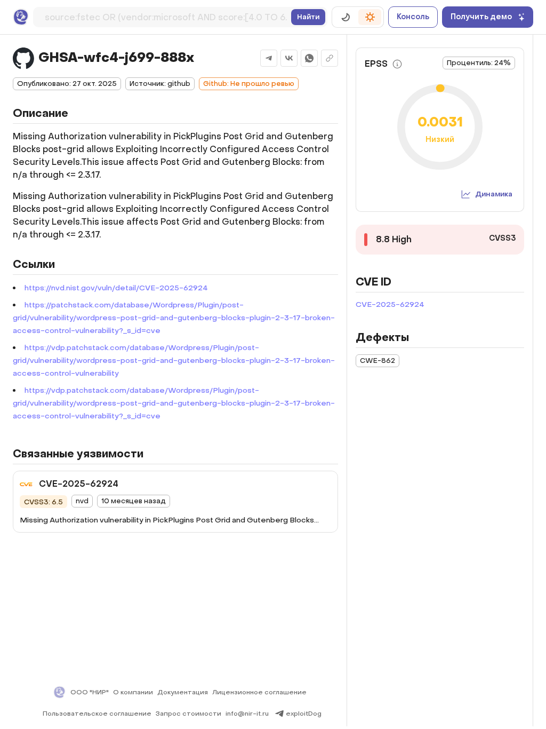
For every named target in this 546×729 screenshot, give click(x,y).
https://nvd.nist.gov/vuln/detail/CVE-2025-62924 (116, 288)
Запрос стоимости (188, 713)
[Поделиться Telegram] (268, 58)
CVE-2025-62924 (390, 304)
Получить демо (481, 17)
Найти (308, 16)
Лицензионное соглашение (259, 692)
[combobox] (166, 15)
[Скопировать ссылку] (329, 58)
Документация (182, 692)
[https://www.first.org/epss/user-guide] (397, 64)
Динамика (493, 194)
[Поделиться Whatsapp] (309, 58)
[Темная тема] (345, 17)
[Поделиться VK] (289, 58)
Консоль (413, 17)
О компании (133, 692)
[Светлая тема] (369, 17)
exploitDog (304, 713)
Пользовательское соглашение (97, 713)
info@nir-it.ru (247, 713)
